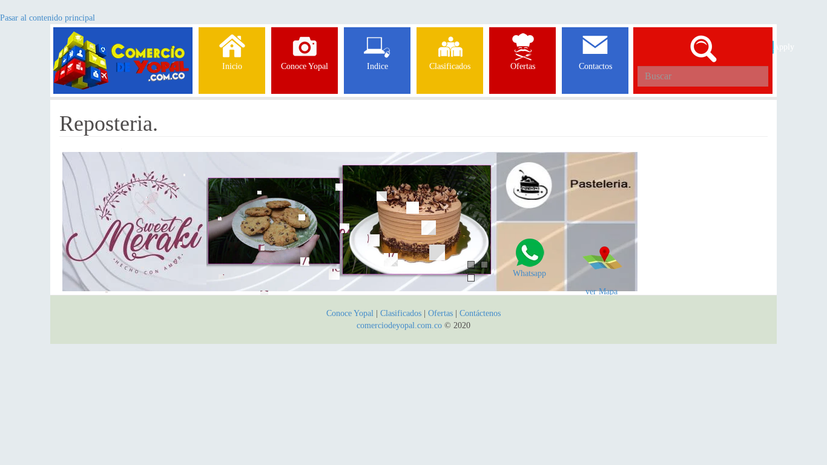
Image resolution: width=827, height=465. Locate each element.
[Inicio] (123, 42)
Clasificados (402, 313)
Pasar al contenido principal (47, 17)
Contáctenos (480, 313)
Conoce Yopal (350, 313)
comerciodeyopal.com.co (399, 325)
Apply (773, 46)
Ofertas (440, 313)
